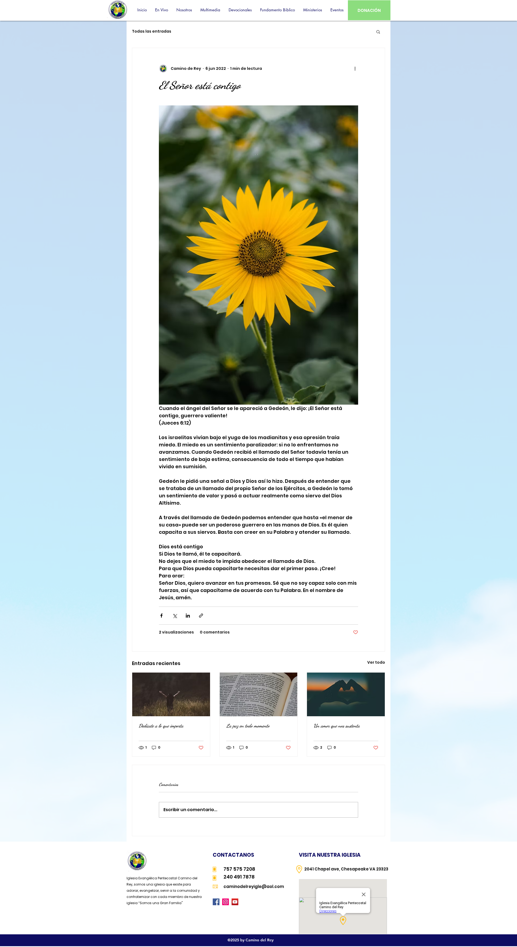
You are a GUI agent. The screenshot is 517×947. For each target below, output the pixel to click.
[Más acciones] (355, 68)
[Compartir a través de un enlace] (201, 615)
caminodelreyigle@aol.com (253, 886)
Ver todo (376, 662)
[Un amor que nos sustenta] (346, 694)
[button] (184, 10)
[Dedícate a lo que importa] (171, 694)
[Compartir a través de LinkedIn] (187, 615)
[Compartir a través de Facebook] (161, 615)
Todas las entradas (151, 31)
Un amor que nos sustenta (336, 726)
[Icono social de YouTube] (235, 901)
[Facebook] (216, 901)
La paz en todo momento (248, 726)
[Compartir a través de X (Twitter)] (174, 615)
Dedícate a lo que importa (161, 726)
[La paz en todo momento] (259, 694)
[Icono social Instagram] (225, 901)
